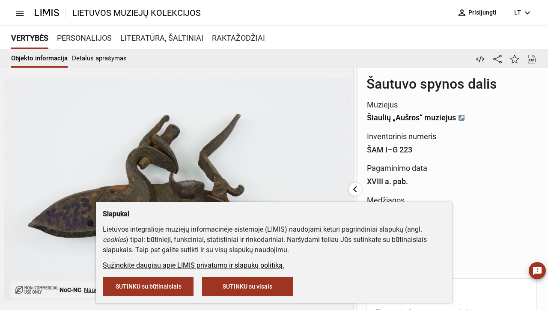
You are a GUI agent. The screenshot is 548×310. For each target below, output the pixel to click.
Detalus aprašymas (99, 58)
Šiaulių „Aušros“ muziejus (412, 117)
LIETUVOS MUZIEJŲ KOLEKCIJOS (136, 13)
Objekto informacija (39, 58)
